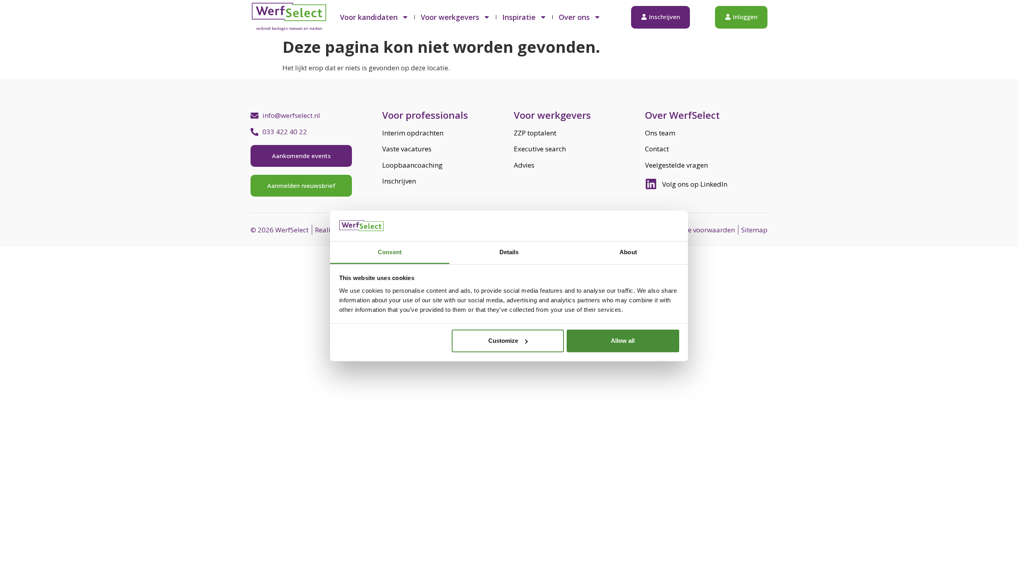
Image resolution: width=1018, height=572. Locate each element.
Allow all (623, 340)
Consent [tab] (390, 252)
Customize (503, 340)
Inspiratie (519, 17)
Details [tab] (509, 252)
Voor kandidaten (369, 17)
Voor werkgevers (450, 17)
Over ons (574, 17)
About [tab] (628, 252)
